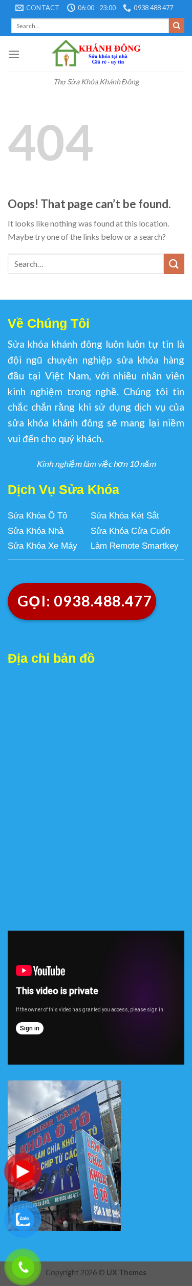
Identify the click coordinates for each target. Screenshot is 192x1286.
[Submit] (176, 25)
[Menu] (14, 53)
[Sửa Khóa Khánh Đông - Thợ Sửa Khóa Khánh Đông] (96, 54)
